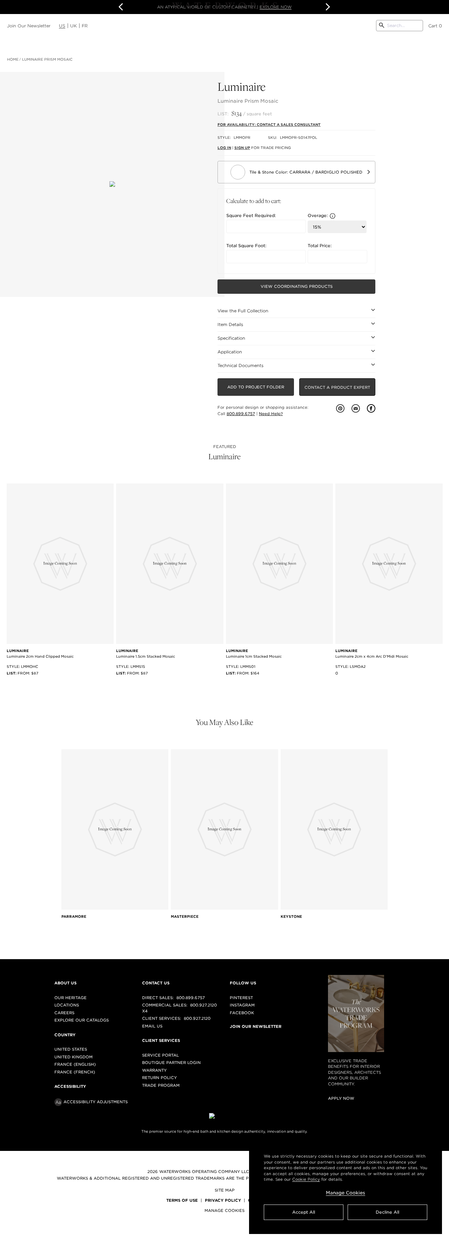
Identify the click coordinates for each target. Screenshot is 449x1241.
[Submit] (381, 25)
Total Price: (319, 246)
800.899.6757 (241, 413)
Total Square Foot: (246, 246)
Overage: (318, 215)
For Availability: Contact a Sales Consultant (269, 124)
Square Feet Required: (251, 215)
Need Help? (271, 413)
